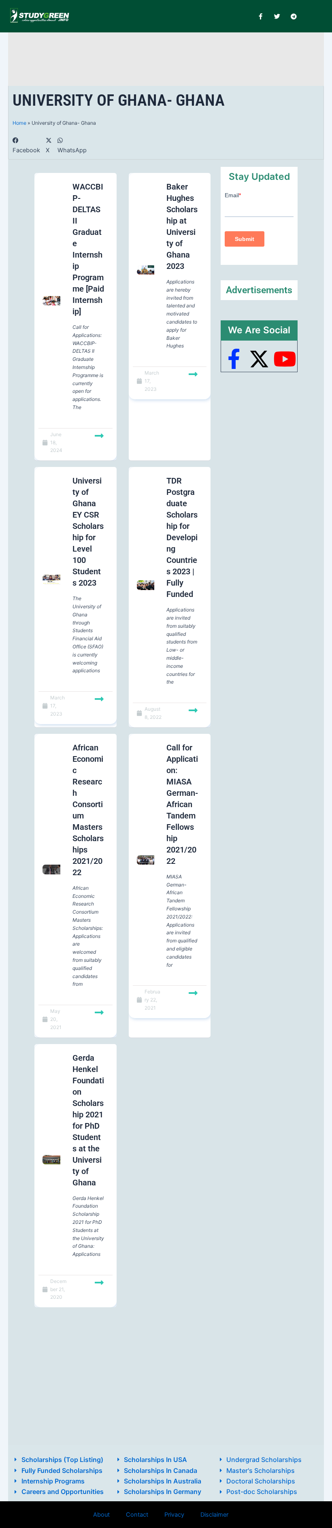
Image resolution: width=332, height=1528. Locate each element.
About (101, 1514)
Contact (137, 1514)
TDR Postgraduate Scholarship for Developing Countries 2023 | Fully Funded (182, 537)
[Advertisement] (166, 57)
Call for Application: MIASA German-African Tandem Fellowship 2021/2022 (182, 804)
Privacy (174, 1514)
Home (19, 123)
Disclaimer (214, 1514)
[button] (26, 145)
